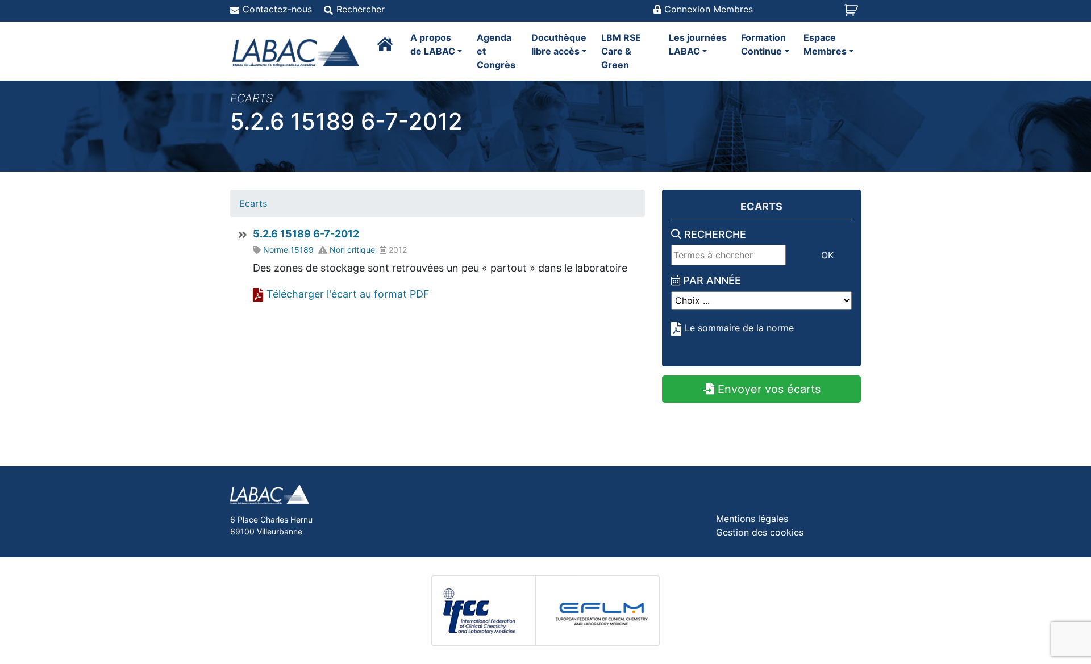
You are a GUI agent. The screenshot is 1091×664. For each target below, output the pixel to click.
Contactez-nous (277, 9)
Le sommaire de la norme (739, 327)
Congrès (496, 51)
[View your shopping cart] (852, 13)
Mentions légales (752, 518)
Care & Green (621, 51)
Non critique (352, 249)
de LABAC (432, 44)
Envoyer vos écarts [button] (767, 389)
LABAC (698, 44)
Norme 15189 (288, 249)
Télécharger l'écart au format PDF (348, 294)
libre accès (558, 44)
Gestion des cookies (759, 532)
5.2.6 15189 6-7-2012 (306, 234)
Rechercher (360, 9)
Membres (825, 44)
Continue (763, 44)
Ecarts (253, 203)
